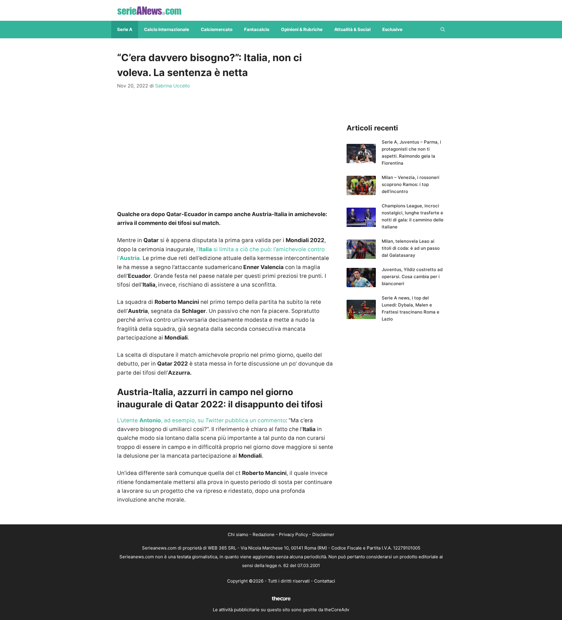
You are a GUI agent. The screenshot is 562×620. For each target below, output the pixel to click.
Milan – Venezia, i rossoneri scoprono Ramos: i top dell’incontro (410, 184)
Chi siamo (238, 534)
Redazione (264, 534)
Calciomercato (216, 29)
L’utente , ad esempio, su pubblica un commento (201, 420)
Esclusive (392, 29)
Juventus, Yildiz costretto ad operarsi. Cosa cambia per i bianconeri (412, 276)
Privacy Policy (293, 534)
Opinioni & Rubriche (302, 29)
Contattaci (324, 581)
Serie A (124, 29)
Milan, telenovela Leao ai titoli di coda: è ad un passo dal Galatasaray (411, 248)
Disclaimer (323, 534)
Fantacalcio (256, 29)
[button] (443, 29)
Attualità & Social (352, 29)
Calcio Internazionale (166, 29)
